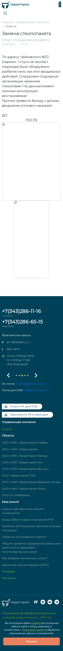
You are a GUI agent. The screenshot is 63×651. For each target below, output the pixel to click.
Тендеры (8, 571)
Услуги (7, 429)
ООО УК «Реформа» (16, 495)
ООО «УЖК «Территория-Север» (25, 442)
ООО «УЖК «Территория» (20, 449)
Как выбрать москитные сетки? (24, 558)
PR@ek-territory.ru (36, 390)
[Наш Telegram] (57, 603)
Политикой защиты (33, 629)
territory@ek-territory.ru (31, 383)
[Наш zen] (44, 603)
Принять (31, 641)
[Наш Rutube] (37, 603)
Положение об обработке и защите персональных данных (20, 617)
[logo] (16, 4)
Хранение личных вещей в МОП (25, 565)
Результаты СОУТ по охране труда (49, 617)
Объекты (8, 435)
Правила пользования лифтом (24, 536)
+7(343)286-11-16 (21, 311)
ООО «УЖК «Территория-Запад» (25, 455)
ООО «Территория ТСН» (19, 475)
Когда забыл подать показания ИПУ (28, 519)
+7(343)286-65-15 (22, 322)
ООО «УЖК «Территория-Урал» (24, 488)
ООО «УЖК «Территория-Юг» (22, 462)
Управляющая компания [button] (19, 422)
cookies (36, 623)
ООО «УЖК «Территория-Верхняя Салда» (31, 482)
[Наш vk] (50, 603)
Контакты (9, 578)
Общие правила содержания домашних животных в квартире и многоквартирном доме (31, 547)
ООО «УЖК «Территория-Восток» (25, 468)
